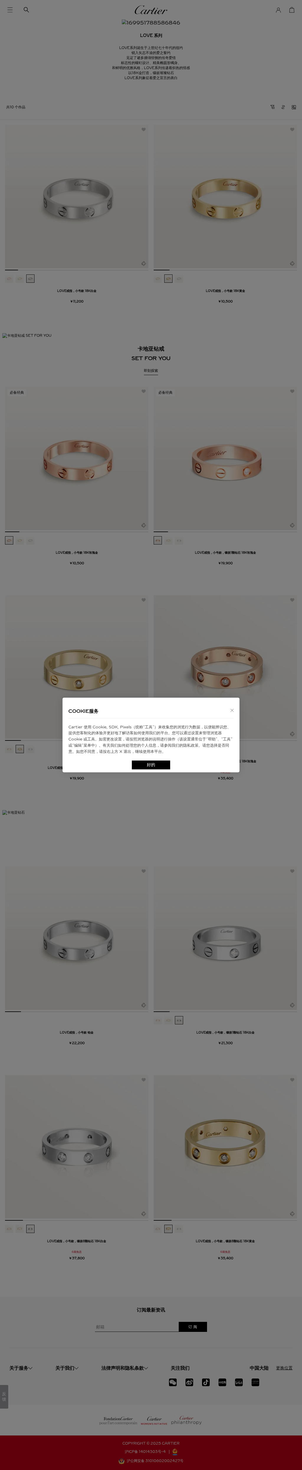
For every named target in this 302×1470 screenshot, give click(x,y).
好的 (151, 764)
